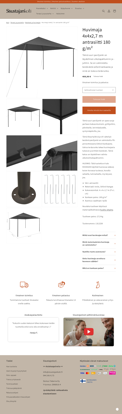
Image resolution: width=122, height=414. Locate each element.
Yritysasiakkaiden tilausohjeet (18, 397)
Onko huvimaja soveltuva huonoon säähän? (93, 260)
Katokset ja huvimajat (32, 22)
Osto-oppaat (11, 375)
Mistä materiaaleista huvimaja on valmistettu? (95, 243)
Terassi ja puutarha (17, 22)
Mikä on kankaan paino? (93, 268)
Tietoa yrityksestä (13, 379)
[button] (42, 8)
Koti (7, 22)
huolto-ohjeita (106, 209)
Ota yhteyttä (11, 401)
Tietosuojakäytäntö (14, 388)
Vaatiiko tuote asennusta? (94, 251)
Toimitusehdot (12, 384)
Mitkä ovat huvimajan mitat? (95, 235)
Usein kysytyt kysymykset (16, 371)
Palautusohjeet (12, 392)
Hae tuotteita (11, 366)
